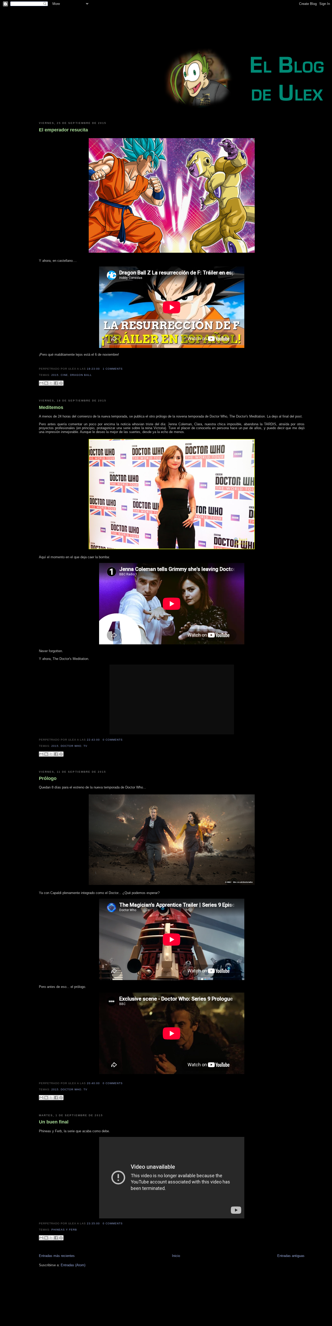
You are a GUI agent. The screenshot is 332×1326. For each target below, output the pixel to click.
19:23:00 (93, 368)
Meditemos (51, 407)
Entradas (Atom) (73, 1265)
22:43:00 (93, 739)
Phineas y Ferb (64, 1229)
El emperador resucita (63, 129)
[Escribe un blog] (46, 383)
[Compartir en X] (51, 383)
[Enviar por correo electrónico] (41, 383)
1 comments (113, 368)
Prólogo (48, 778)
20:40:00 (93, 1083)
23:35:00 (93, 1223)
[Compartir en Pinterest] (61, 383)
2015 (55, 375)
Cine (64, 375)
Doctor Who (71, 745)
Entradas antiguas (291, 1256)
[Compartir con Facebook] (56, 383)
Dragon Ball (81, 375)
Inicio (176, 1256)
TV (85, 745)
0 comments (113, 739)
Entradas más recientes (57, 1256)
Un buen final (53, 1121)
